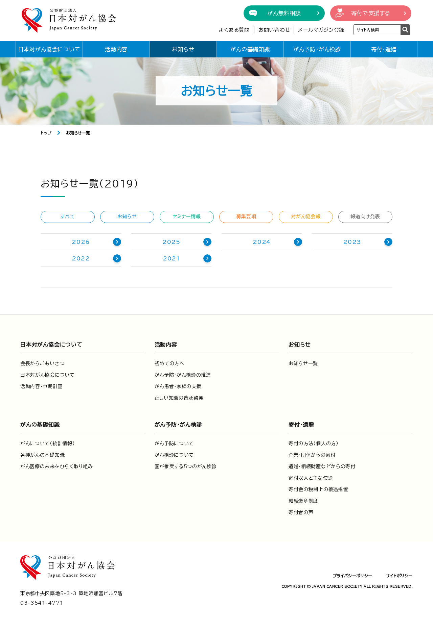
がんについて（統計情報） (47, 443)
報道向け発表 (365, 216)
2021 (171, 258)
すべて (67, 216)
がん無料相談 (284, 13)
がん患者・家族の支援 (178, 386)
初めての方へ (169, 363)
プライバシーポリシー (352, 576)
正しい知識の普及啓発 (179, 398)
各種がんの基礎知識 (42, 455)
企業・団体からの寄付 (312, 455)
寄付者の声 (301, 512)
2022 (81, 258)
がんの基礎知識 (250, 49)
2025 (171, 242)
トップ (46, 133)
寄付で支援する (370, 13)
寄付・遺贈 (384, 49)
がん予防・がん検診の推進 (183, 375)
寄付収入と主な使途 (311, 478)
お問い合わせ (274, 29)
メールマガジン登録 (321, 29)
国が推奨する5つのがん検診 (186, 466)
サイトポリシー (399, 576)
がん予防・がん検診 (317, 49)
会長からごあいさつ (42, 363)
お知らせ (183, 49)
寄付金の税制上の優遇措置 (318, 489)
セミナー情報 (187, 216)
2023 (352, 242)
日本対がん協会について (49, 49)
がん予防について (174, 443)
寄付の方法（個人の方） (314, 443)
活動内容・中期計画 (41, 386)
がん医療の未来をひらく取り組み (56, 466)
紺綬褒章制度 (303, 501)
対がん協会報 (305, 216)
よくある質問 (234, 29)
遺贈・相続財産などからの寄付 (322, 466)
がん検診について (174, 455)
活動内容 (116, 49)
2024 (262, 242)
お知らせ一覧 (303, 363)
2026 (81, 242)
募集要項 (246, 216)
